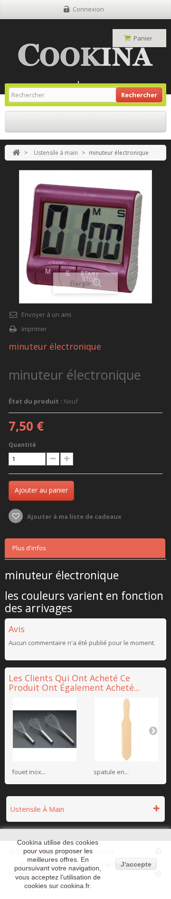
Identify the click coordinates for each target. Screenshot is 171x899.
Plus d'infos (29, 548)
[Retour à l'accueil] (16, 153)
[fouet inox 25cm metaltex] (44, 729)
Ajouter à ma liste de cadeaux (74, 516)
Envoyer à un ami (46, 314)
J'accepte (136, 864)
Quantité (22, 445)
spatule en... (111, 772)
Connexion (88, 9)
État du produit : (35, 401)
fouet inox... (29, 772)
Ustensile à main (56, 153)
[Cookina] (86, 55)
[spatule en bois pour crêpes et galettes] (126, 729)
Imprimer (34, 328)
